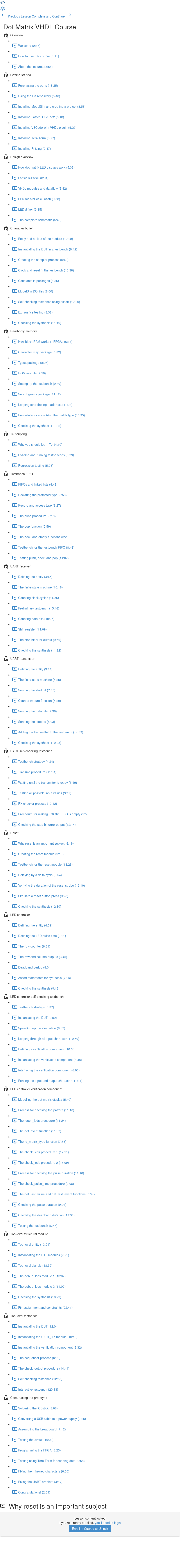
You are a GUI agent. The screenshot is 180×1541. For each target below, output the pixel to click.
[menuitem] (2, 10)
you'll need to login (108, 1522)
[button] (2, 4)
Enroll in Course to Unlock (90, 1528)
